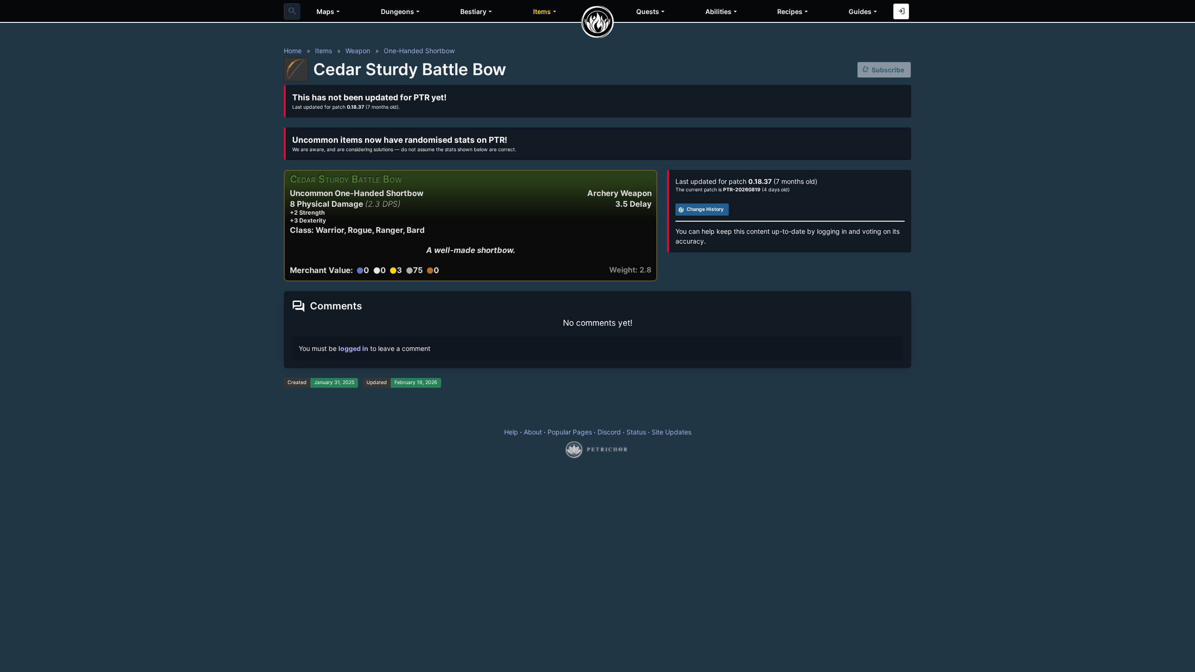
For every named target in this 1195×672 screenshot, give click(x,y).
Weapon (357, 51)
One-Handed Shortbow (419, 51)
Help (511, 432)
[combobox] (292, 11)
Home (293, 51)
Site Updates (671, 432)
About (533, 432)
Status (636, 432)
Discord (609, 432)
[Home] (597, 22)
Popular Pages (570, 432)
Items (323, 51)
